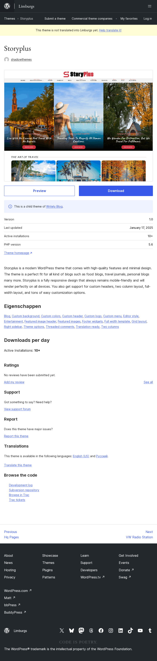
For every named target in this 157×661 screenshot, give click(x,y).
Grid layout (139, 321)
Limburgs (20, 631)
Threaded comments (60, 326)
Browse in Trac (19, 495)
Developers (89, 570)
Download (116, 191)
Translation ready (88, 326)
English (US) (81, 456)
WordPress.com (18, 591)
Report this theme (16, 436)
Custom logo (93, 316)
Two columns (110, 326)
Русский (102, 456)
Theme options (34, 326)
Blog (7, 316)
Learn (85, 555)
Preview (39, 191)
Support (86, 563)
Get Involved (128, 555)
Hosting (10, 570)
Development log (21, 485)
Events (124, 563)
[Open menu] (150, 6)
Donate (126, 570)
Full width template (117, 321)
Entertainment (13, 321)
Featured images (69, 321)
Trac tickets (17, 500)
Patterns (48, 577)
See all (148, 382)
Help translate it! (110, 30)
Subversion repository (24, 490)
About (8, 555)
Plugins (47, 570)
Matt (10, 598)
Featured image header (40, 321)
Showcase (50, 555)
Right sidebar (13, 326)
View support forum (17, 409)
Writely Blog (54, 206)
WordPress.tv (93, 577)
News (8, 563)
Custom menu (112, 316)
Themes (9, 18)
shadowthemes (21, 59)
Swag (125, 577)
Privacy (9, 577)
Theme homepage (16, 253)
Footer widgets (92, 321)
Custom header (72, 316)
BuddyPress (15, 612)
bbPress (12, 605)
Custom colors (51, 316)
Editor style (131, 316)
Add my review (14, 382)
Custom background (25, 316)
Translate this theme (18, 465)
